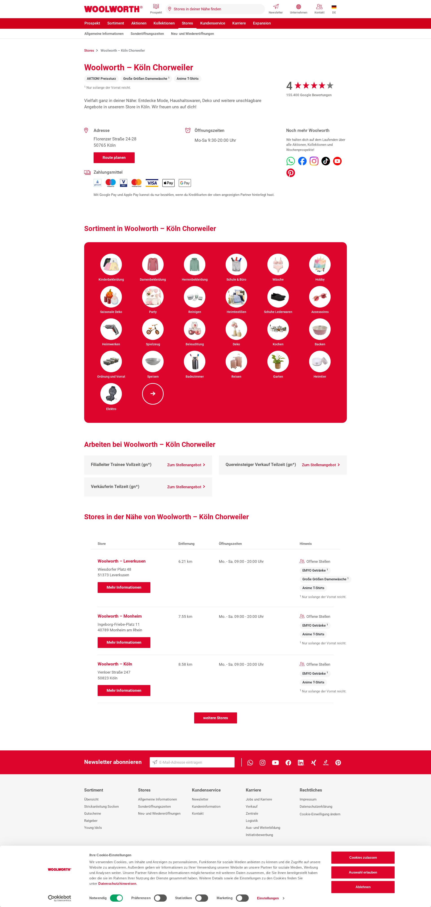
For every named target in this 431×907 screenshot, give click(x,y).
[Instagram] (262, 762)
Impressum (308, 799)
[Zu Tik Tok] (325, 161)
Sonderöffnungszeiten (147, 34)
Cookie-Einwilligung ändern (320, 814)
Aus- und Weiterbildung (263, 828)
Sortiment (115, 23)
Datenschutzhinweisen (117, 883)
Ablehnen (363, 887)
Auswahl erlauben (363, 872)
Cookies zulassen (363, 857)
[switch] (160, 898)
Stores (187, 23)
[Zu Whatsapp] (290, 161)
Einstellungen (268, 898)
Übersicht (91, 799)
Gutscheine (92, 814)
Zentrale (252, 814)
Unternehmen (298, 12)
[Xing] (313, 762)
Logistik (252, 821)
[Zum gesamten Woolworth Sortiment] (152, 394)
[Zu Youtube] (337, 161)
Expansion (262, 23)
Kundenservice (212, 23)
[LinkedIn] (301, 762)
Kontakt (319, 12)
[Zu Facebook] (302, 161)
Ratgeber (90, 821)
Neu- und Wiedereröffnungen (192, 34)
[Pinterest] (338, 762)
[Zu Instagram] (314, 161)
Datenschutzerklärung (316, 807)
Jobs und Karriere (259, 799)
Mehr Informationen (124, 587)
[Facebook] (288, 762)
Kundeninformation (206, 807)
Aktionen (138, 23)
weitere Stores (215, 718)
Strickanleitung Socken (101, 807)
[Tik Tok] (326, 762)
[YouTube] (275, 762)
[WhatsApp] (250, 762)
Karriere (239, 23)
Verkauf (251, 807)
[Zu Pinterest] (290, 172)
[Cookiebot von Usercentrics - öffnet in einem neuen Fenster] (59, 898)
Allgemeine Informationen (103, 34)
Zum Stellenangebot (184, 465)
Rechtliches (311, 790)
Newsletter (276, 12)
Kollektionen (164, 23)
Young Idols (93, 828)
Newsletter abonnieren (113, 762)
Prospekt (156, 12)
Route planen (114, 157)
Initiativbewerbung (259, 835)
